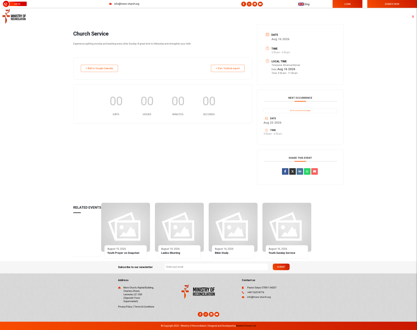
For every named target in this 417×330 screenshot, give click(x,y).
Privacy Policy (125, 306)
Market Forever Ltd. (246, 325)
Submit (281, 267)
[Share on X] (292, 171)
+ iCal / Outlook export (228, 68)
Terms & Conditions (144, 306)
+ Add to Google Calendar (99, 68)
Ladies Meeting (170, 252)
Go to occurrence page (300, 110)
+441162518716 (255, 292)
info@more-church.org (259, 297)
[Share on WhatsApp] (307, 171)
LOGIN (347, 4)
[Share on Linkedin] (300, 171)
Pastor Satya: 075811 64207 (261, 287)
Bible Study (221, 252)
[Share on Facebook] (285, 171)
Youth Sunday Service (282, 252)
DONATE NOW (392, 4)
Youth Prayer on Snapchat (123, 252)
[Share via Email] (314, 171)
